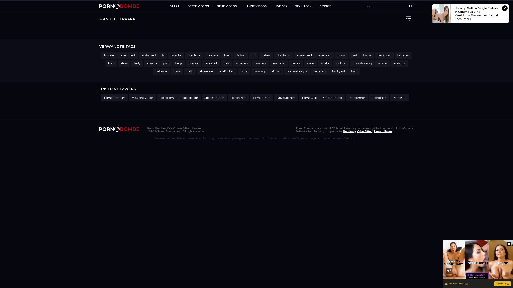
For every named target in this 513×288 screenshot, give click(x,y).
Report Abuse (383, 131)
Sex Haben (303, 6)
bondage (194, 55)
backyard (338, 71)
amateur (242, 63)
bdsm (241, 55)
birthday (403, 55)
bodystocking (362, 63)
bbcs (244, 71)
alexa (124, 63)
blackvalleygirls (297, 71)
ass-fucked (304, 55)
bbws (341, 55)
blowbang (283, 55)
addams (399, 63)
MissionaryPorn (142, 98)
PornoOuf (399, 98)
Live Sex (281, 6)
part (166, 63)
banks (367, 55)
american (324, 55)
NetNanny (349, 131)
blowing (259, 71)
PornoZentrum (114, 98)
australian (279, 63)
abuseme (206, 71)
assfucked (149, 55)
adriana (152, 63)
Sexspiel (326, 6)
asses (311, 63)
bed (354, 55)
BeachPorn (238, 98)
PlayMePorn (261, 98)
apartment (127, 55)
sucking (340, 63)
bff (253, 55)
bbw (111, 63)
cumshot (211, 63)
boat (227, 55)
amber (382, 63)
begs (178, 63)
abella (325, 63)
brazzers (260, 63)
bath (190, 71)
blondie (176, 55)
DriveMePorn (286, 98)
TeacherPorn (189, 98)
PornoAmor (356, 98)
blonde (109, 55)
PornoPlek (378, 98)
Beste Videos (198, 6)
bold (354, 71)
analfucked (226, 71)
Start (175, 6)
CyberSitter (364, 131)
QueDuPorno (332, 98)
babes (266, 55)
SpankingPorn (214, 98)
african (276, 71)
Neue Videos (227, 6)
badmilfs (320, 71)
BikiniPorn (167, 98)
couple (193, 63)
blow (177, 71)
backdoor (384, 55)
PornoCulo (309, 98)
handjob (212, 55)
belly (137, 63)
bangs (296, 63)
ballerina (161, 71)
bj (163, 55)
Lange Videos (256, 6)
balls (227, 63)
